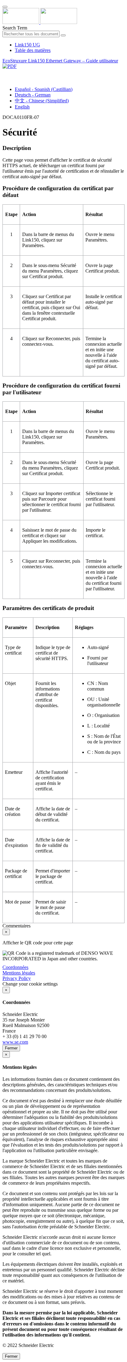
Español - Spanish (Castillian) (43, 89)
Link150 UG (27, 44)
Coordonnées (15, 967)
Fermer (11, 1048)
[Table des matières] (4, 73)
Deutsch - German (33, 94)
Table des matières (33, 50)
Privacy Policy (16, 978)
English (22, 106)
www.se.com (15, 1042)
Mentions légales (18, 972)
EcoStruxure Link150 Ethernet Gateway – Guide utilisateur (60, 60)
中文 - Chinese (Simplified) (42, 100)
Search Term (14, 27)
